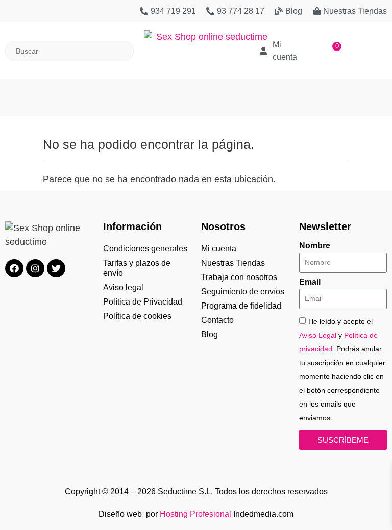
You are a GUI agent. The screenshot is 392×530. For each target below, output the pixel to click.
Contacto (217, 320)
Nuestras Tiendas (233, 263)
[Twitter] (56, 268)
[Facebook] (14, 268)
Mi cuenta (218, 248)
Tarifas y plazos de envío (136, 268)
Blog (209, 334)
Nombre (314, 246)
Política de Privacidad (142, 301)
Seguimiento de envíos (242, 291)
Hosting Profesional (195, 514)
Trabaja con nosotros (239, 277)
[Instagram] (35, 268)
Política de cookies (137, 316)
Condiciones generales (145, 248)
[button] (196, 92)
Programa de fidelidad (241, 305)
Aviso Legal (317, 335)
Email (310, 282)
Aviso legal (123, 287)
